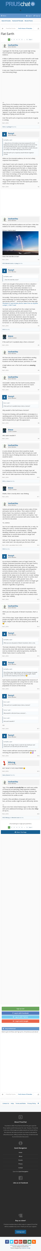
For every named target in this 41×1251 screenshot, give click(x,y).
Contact (20, 1168)
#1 (38, 123)
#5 (38, 345)
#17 (38, 728)
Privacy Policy (31, 1103)
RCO (4, 127)
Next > (30, 39)
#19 (38, 771)
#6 (38, 370)
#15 (38, 656)
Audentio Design (25, 1248)
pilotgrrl (9, 127)
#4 (38, 326)
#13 (38, 599)
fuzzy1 (11, 133)
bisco (10, 336)
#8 (38, 423)
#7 (38, 389)
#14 (38, 626)
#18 (38, 756)
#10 (38, 477)
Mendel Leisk (9, 263)
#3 (38, 259)
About (20, 1156)
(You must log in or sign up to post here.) (20, 824)
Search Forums (6, 21)
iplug (16, 263)
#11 (38, 496)
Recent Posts (29, 21)
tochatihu (13, 45)
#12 (38, 545)
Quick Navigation (23, 1171)
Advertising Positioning (16, 1245)
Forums (20, 1160)
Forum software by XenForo (20, 1246)
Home (20, 1152)
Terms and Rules (21, 1103)
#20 (38, 814)
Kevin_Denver (6, 775)
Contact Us (6, 1103)
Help (12, 1103)
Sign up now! (20, 1009)
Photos (20, 1164)
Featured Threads (17, 21)
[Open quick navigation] (38, 28)
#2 (38, 186)
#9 (38, 438)
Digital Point (27, 1245)
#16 (38, 689)
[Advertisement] (20, 86)
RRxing (11, 762)
